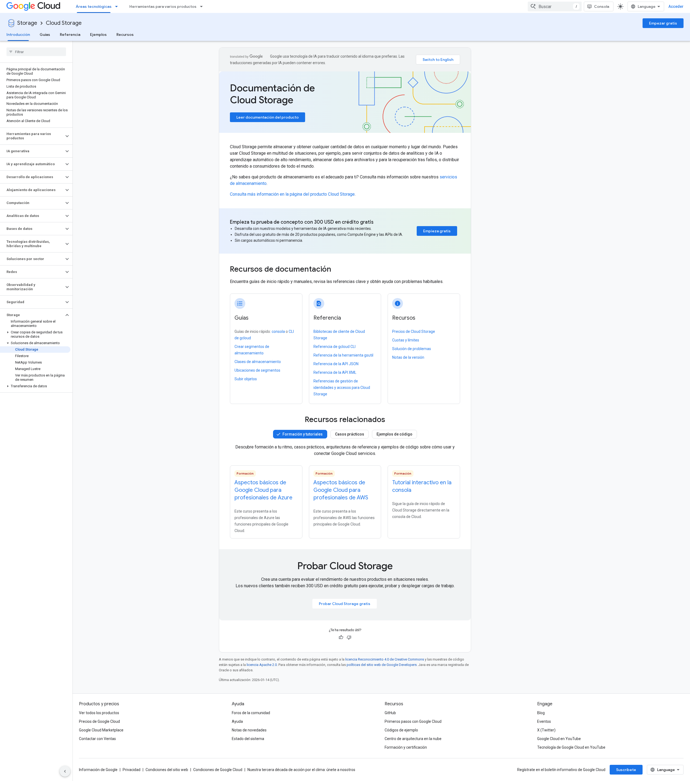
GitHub (390, 713)
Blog (541, 713)
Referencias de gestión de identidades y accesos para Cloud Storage (341, 387)
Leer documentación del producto (267, 117)
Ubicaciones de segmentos (257, 370)
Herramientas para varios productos (162, 6)
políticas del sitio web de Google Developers (382, 665)
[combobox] (555, 6)
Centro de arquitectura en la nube (413, 739)
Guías (45, 34)
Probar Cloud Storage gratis (344, 603)
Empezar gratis (663, 23)
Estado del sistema (248, 739)
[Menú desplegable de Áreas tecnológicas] (118, 6)
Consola (601, 6)
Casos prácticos (349, 434)
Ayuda (237, 721)
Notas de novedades (249, 730)
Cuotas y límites (405, 340)
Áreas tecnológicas (94, 6)
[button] (32, 136)
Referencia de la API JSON (335, 364)
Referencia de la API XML (334, 372)
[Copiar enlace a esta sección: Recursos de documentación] (338, 270)
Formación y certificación (406, 747)
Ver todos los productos (99, 713)
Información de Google (98, 770)
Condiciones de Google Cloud (217, 770)
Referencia (70, 34)
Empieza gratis (437, 231)
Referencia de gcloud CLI (334, 346)
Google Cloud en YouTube (559, 739)
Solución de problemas (411, 349)
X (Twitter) (546, 730)
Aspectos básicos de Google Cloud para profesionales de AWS (340, 490)
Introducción (18, 34)
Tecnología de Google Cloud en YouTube (571, 747)
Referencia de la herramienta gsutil (343, 355)
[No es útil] (349, 637)
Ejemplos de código (394, 434)
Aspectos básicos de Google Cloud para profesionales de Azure (263, 490)
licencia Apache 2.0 (262, 665)
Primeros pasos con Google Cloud (413, 721)
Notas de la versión (408, 357)
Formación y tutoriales (302, 434)
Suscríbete (626, 769)
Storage (27, 23)
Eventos (544, 721)
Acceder (676, 6)
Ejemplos (98, 34)
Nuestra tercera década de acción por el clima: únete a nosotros (301, 770)
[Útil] (341, 637)
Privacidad (131, 770)
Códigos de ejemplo (401, 730)
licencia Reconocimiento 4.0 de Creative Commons (384, 659)
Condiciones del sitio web (167, 770)
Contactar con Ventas (97, 739)
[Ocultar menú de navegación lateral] (65, 771)
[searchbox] (36, 51)
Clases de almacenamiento (257, 362)
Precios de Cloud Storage (413, 331)
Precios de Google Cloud (99, 721)
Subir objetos (245, 379)
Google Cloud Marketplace (101, 730)
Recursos (125, 34)
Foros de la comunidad (251, 713)
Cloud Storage (64, 23)
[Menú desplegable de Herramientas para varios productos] (202, 6)
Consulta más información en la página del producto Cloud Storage (292, 194)
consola (278, 331)
